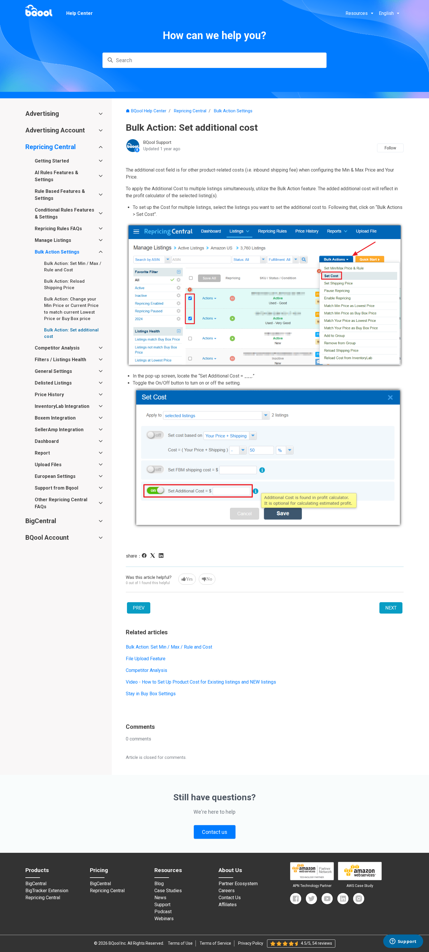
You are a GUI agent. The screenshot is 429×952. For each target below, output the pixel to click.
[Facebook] (145, 556)
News (160, 898)
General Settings (53, 371)
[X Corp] (154, 556)
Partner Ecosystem (238, 884)
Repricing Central (190, 110)
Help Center (79, 13)
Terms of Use (180, 943)
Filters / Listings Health (60, 359)
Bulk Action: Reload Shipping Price (64, 285)
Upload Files (48, 464)
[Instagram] (358, 898)
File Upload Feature (145, 658)
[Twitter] (311, 898)
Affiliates (228, 905)
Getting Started (52, 161)
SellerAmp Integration (59, 429)
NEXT (391, 608)
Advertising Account (55, 130)
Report (42, 453)
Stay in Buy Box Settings (151, 693)
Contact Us (230, 898)
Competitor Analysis (146, 670)
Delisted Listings (53, 383)
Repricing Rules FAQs (58, 228)
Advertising (42, 113)
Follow (390, 148)
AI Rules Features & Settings (56, 176)
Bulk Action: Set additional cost (71, 333)
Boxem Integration (55, 418)
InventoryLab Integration (62, 406)
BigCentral (40, 521)
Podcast (163, 912)
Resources (357, 13)
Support (162, 905)
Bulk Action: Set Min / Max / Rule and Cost (169, 647)
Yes (189, 579)
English (386, 13)
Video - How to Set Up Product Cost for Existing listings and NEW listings (201, 682)
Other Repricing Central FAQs (61, 503)
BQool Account (47, 537)
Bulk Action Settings (233, 110)
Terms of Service (215, 943)
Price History (49, 394)
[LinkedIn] (162, 556)
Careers (227, 891)
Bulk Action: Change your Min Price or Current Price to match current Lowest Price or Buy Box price (71, 309)
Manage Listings (53, 240)
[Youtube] (327, 898)
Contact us (214, 832)
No (209, 579)
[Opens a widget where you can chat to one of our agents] (403, 941)
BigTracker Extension (46, 891)
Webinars (164, 919)
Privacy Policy (250, 943)
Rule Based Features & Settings (60, 194)
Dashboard (47, 441)
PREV (138, 608)
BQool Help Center (148, 110)
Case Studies (168, 891)
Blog (159, 884)
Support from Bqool (56, 488)
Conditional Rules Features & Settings (64, 213)
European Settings (55, 476)
